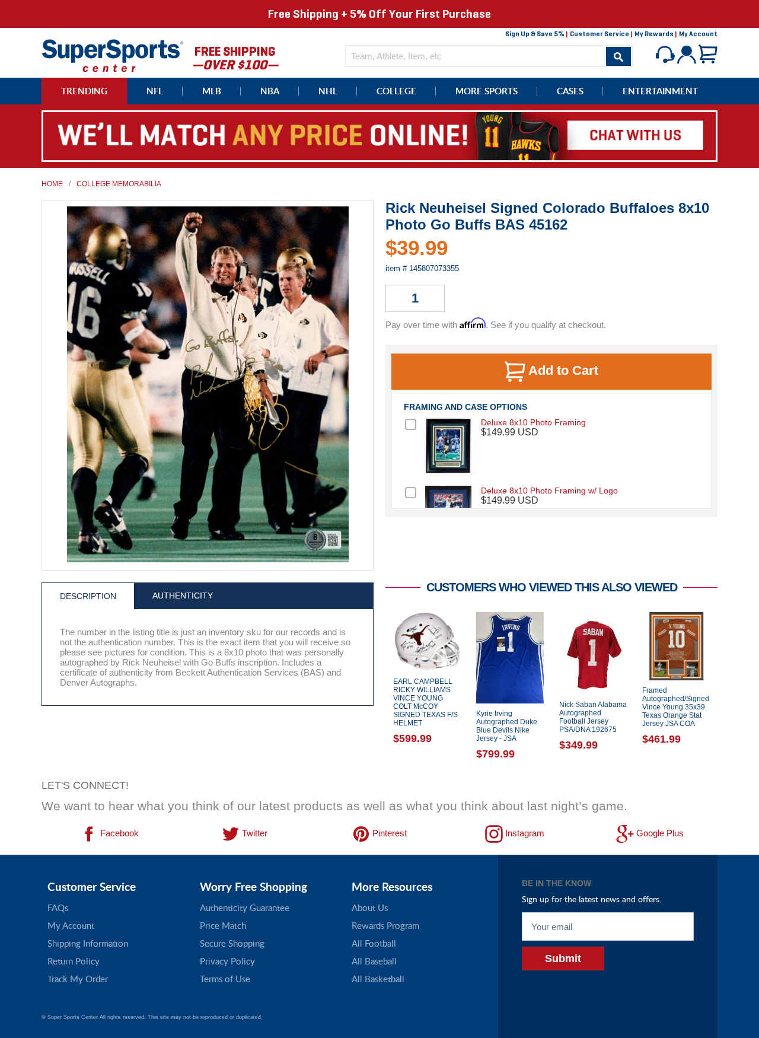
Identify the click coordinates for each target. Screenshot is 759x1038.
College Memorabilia (118, 184)
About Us (370, 907)
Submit (563, 958)
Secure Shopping (232, 943)
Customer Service (599, 34)
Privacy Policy (227, 961)
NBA (269, 91)
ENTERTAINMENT (660, 91)
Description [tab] (88, 596)
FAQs (57, 907)
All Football (374, 943)
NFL (154, 91)
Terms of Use (225, 979)
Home (52, 184)
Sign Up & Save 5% (535, 34)
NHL (327, 91)
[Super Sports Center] (113, 54)
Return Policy (73, 961)
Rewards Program (385, 925)
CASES (570, 91)
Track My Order (77, 979)
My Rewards (654, 34)
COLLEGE (396, 91)
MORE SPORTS (486, 91)
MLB (211, 91)
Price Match (223, 925)
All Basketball (378, 979)
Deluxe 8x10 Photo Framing (533, 422)
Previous (376, 692)
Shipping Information (87, 943)
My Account (698, 34)
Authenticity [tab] (182, 595)
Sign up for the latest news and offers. (591, 899)
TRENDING (84, 91)
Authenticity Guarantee (244, 907)
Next (726, 692)
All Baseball (374, 961)
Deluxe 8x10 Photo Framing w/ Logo (549, 490)
